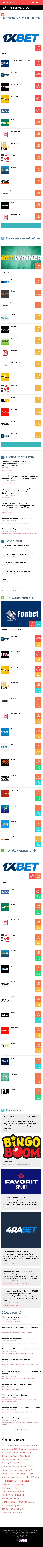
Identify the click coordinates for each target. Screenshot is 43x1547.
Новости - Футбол (7, 470)
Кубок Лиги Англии (17, 1378)
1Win (12, 203)
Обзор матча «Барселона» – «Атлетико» (18, 529)
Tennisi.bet (14, 791)
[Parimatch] (5, 99)
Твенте (8, 1364)
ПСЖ (25, 1466)
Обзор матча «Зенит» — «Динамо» (18, 1271)
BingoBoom (8, 1162)
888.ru (12, 760)
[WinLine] (5, 193)
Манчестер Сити (9, 1353)
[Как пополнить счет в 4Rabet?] (22, 1230)
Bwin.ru (13, 775)
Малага (13, 1389)
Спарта (18, 1322)
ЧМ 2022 (30, 1477)
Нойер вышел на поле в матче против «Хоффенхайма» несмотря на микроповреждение (17, 463)
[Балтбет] (5, 824)
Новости (12, 468)
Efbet (12, 1059)
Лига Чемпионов (8, 1459)
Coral (12, 108)
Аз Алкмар (5, 1332)
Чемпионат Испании (30, 533)
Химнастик (19, 1389)
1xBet (4, 54)
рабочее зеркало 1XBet (21, 1535)
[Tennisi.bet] (5, 793)
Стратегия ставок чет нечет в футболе (18, 554)
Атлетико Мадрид (7, 533)
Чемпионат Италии (13, 1494)
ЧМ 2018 (18, 1305)
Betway (13, 1012)
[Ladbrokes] (5, 412)
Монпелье (14, 523)
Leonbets (13, 155)
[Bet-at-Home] (5, 365)
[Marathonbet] (5, 217)
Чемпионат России (25, 1283)
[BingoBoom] (22, 1146)
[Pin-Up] (5, 294)
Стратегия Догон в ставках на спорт (16, 571)
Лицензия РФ (29, 1164)
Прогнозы (13, 520)
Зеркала (19, 1207)
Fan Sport (13, 338)
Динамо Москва (8, 1283)
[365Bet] (5, 122)
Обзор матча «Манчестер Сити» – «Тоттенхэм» (21, 1349)
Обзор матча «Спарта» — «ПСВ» (15, 1317)
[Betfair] (5, 1000)
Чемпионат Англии (27, 1353)
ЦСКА (12, 1477)
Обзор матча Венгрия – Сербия (14, 1395)
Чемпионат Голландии (19, 1332)
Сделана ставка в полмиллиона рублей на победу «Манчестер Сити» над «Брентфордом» (19, 491)
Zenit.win (13, 806)
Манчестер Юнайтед (9, 1463)
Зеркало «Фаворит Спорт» (14, 1197)
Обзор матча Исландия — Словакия (16, 1418)
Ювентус (31, 1502)
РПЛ (18, 1283)
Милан (19, 1463)
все (21, 225)
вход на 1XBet (21, 1537)
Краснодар (15, 1453)
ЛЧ (20, 1453)
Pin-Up (12, 291)
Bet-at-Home (15, 362)
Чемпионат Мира (10, 1498)
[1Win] (5, 205)
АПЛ (3, 1353)
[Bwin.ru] (5, 778)
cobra (5, 1131)
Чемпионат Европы (12, 1401)
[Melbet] (5, 400)
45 (26, 1430)
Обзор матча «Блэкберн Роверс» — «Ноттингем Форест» (21, 1373)
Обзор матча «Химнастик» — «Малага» (17, 1384)
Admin (5, 1164)
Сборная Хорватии (17, 1470)
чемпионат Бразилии (13, 1508)
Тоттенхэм (18, 1353)
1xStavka (13, 72)
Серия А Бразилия (10, 1473)
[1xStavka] (5, 75)
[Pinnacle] (5, 182)
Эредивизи (29, 1332)
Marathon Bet (15, 132)
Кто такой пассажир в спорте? (14, 562)
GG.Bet (12, 837)
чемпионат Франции (23, 523)
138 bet (13, 1089)
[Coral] (5, 111)
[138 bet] (5, 1092)
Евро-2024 (35, 1449)
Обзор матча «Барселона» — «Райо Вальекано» (21, 1407)
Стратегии (13, 556)
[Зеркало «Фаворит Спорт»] (22, 1181)
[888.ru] (5, 762)
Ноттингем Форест (28, 1378)
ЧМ (16, 1477)
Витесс (10, 1332)
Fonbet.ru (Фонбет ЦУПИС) (20, 60)
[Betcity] (5, 317)
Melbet (12, 398)
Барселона (15, 533)
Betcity (13, 315)
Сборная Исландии (26, 1422)
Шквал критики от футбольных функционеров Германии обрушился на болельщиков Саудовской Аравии (18, 505)
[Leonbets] (5, 158)
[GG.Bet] (5, 839)
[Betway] (5, 1015)
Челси (37, 1477)
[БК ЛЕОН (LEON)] (5, 87)
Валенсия (15, 1343)
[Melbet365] (5, 146)
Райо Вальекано (18, 1412)
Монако (8, 523)
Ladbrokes (14, 409)
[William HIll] (5, 170)
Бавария (35, 1445)
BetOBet (13, 327)
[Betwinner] (5, 1077)
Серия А (28, 1470)
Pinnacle (13, 179)
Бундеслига (14, 1448)
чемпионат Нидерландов (32, 1364)
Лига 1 (3, 523)
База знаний (13, 548)
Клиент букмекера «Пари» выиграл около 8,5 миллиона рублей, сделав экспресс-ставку (20, 477)
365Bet (12, 120)
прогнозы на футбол (9, 1305)
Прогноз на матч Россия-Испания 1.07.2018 (21, 1291)
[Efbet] (5, 1061)
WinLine (13, 191)
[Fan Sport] (5, 341)
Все (18, 1263)
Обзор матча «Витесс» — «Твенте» (16, 1359)
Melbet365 (14, 143)
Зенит (15, 1283)
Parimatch (14, 96)
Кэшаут (5, 579)
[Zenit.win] (5, 809)
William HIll (14, 167)
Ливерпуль (7, 1456)
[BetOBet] (5, 329)
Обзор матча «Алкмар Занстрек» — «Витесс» (20, 1327)
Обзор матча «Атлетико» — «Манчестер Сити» (20, 1118)
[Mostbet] (5, 732)
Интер (9, 1453)
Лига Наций (25, 1456)
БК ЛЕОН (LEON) (16, 84)
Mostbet (13, 729)
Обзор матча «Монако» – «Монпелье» (17, 518)
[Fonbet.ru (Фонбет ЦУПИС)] (5, 63)
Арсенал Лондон (13, 1445)
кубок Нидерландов (7, 1322)
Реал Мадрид (7, 1470)
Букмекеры (20, 1164)
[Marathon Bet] (5, 134)
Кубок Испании (6, 1389)
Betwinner (6, 272)
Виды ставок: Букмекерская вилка (15, 545)
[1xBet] (5, 282)
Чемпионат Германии (13, 1484)
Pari (3, 483)
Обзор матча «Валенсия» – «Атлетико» (17, 1338)
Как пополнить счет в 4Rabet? (16, 1251)
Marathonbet (15, 214)
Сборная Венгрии (26, 1400)
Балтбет (13, 821)
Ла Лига (21, 533)
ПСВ (15, 1322)
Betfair (13, 997)
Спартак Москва (26, 1474)
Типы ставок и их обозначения (14, 588)
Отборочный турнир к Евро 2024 (11, 1400)
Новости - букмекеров (10, 483)
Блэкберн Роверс (6, 1378)
